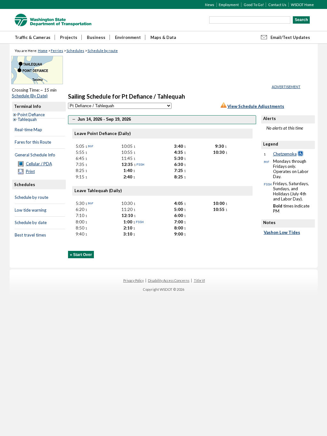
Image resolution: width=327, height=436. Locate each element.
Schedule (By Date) (30, 95)
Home (43, 51)
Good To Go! (254, 5)
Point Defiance (31, 114)
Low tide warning (30, 210)
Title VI (199, 280)
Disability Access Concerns (168, 280)
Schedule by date (31, 222)
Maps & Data (163, 37)
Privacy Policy (133, 280)
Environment (128, 37)
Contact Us (277, 5)
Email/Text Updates (290, 37)
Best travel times (30, 234)
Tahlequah (27, 119)
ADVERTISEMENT (286, 87)
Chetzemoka (285, 153)
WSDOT (53, 20)
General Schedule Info (35, 154)
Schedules (75, 51)
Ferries (57, 51)
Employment (229, 5)
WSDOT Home (302, 5)
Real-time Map (28, 129)
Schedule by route (102, 51)
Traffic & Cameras (32, 37)
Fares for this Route (33, 142)
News (209, 5)
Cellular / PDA (39, 163)
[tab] (162, 119)
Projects (68, 37)
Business (96, 37)
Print (30, 171)
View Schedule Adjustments (255, 106)
